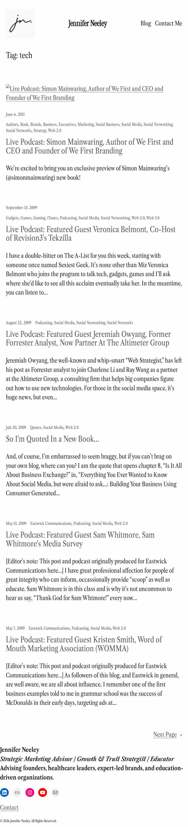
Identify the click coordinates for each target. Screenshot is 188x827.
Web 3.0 (152, 217)
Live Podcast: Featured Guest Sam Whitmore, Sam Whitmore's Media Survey (80, 539)
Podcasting (68, 217)
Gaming (39, 217)
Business (50, 124)
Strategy (40, 130)
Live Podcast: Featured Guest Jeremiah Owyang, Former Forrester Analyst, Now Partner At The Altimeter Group (88, 338)
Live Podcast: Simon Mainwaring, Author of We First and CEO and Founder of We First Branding (89, 146)
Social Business (107, 124)
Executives (67, 124)
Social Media (131, 124)
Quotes (35, 427)
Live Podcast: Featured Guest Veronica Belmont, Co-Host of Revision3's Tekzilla (91, 233)
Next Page (167, 734)
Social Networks (19, 130)
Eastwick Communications (50, 523)
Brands (35, 124)
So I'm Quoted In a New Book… (52, 439)
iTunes (52, 217)
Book (24, 124)
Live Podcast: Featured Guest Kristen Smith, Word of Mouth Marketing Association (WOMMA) (84, 644)
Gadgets (12, 217)
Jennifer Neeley (88, 23)
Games (26, 217)
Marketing (86, 124)
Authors (12, 124)
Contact (9, 807)
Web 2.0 (54, 130)
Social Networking (158, 124)
